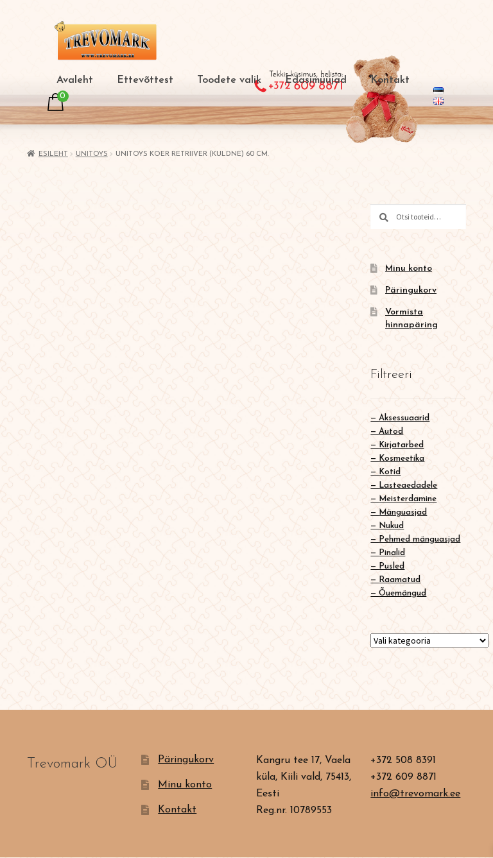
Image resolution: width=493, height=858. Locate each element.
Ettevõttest (145, 80)
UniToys (92, 154)
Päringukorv (411, 290)
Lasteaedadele (408, 485)
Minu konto (408, 268)
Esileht (53, 154)
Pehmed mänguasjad (419, 539)
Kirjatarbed (401, 445)
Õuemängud (402, 593)
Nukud (391, 526)
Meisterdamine (408, 499)
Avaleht (74, 80)
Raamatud (399, 580)
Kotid (390, 472)
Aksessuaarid (404, 418)
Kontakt (390, 80)
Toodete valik (229, 80)
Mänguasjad (403, 512)
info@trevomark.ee (415, 794)
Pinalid (392, 553)
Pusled (391, 566)
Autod (391, 431)
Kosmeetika (401, 458)
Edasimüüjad (316, 80)
